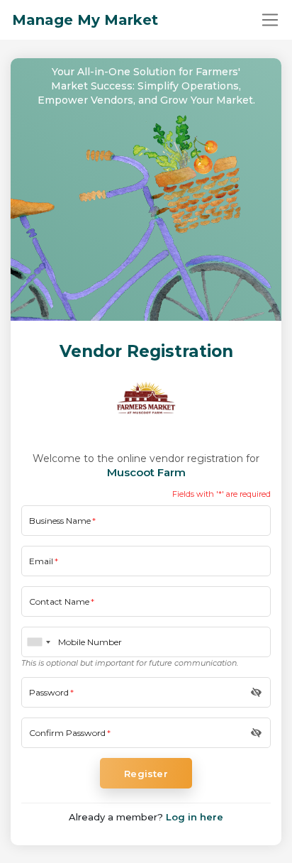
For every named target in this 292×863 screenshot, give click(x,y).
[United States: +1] (38, 641)
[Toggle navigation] (270, 20)
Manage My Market (85, 19)
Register (146, 773)
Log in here (194, 817)
